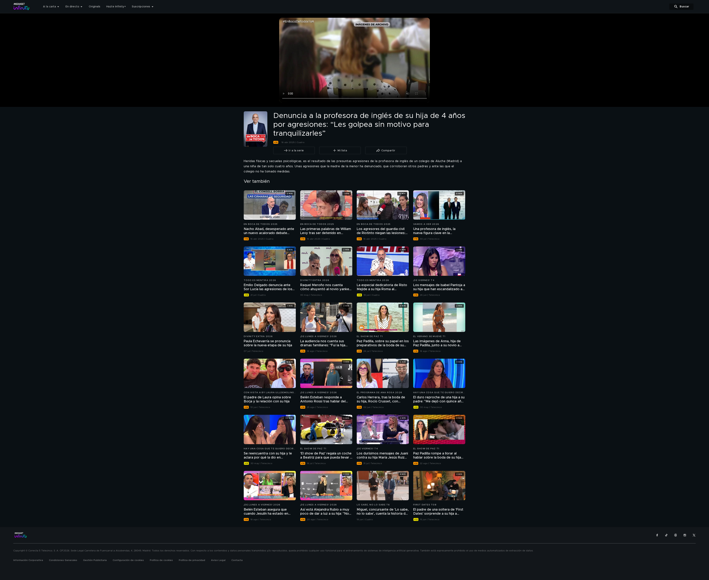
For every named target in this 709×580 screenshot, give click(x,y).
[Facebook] (657, 535)
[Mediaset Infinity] (21, 6)
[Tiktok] (666, 535)
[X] (694, 535)
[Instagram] (684, 535)
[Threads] (675, 535)
